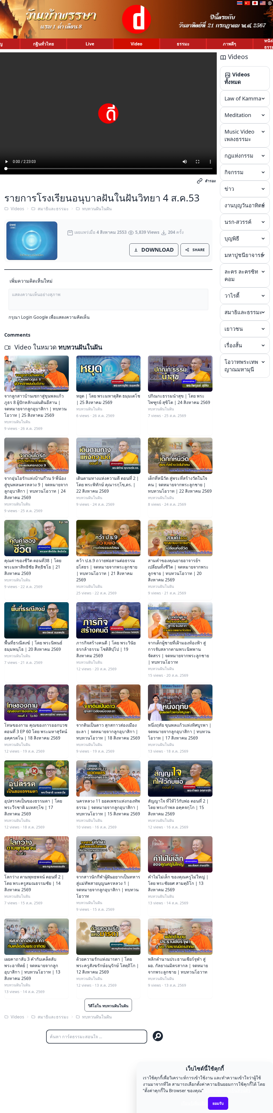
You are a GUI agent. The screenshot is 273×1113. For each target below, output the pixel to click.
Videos (17, 209)
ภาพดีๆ (229, 44)
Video (136, 44)
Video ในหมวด (57, 347)
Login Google (34, 317)
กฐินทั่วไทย (43, 44)
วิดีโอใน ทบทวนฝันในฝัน (108, 1005)
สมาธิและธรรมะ (53, 209)
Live (90, 44)
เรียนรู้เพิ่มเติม (194, 1103)
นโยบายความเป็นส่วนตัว (227, 1090)
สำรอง (210, 180)
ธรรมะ (183, 44)
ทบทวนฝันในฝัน (97, 209)
